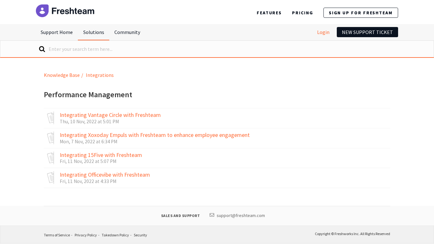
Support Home (57, 32)
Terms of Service (57, 235)
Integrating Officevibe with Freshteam (105, 174)
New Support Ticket (367, 32)
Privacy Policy (86, 235)
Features (269, 13)
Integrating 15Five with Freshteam (101, 155)
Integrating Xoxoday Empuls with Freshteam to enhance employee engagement (155, 135)
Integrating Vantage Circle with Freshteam (110, 115)
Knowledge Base (62, 75)
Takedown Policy (115, 235)
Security (140, 235)
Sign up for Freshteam (361, 13)
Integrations (100, 75)
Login (323, 32)
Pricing (302, 13)
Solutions (93, 32)
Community (127, 32)
